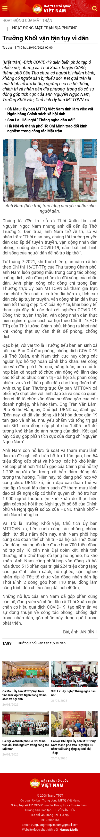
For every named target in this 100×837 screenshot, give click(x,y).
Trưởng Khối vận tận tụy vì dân (41, 643)
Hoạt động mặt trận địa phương (44, 28)
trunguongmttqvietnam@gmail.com (54, 825)
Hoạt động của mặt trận (27, 20)
